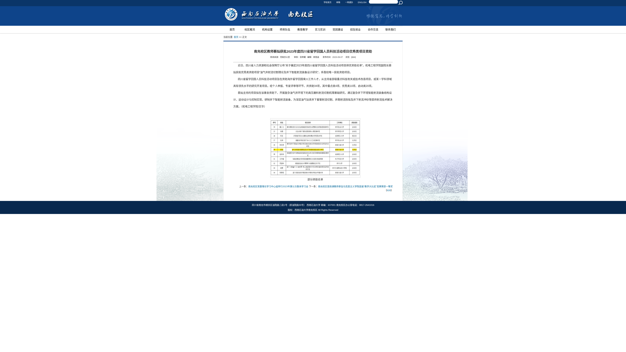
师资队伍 (285, 29)
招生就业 (355, 29)
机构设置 (267, 29)
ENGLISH (362, 1)
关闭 (389, 190)
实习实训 (320, 29)
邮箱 (338, 1)
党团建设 (338, 29)
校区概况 (250, 29)
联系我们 (390, 29)
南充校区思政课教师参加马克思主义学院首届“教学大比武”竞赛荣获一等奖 (355, 186)
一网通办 (349, 1)
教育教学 (302, 29)
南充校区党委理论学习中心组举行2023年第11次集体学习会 (278, 186)
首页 (232, 29)
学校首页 (327, 1)
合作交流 (373, 29)
